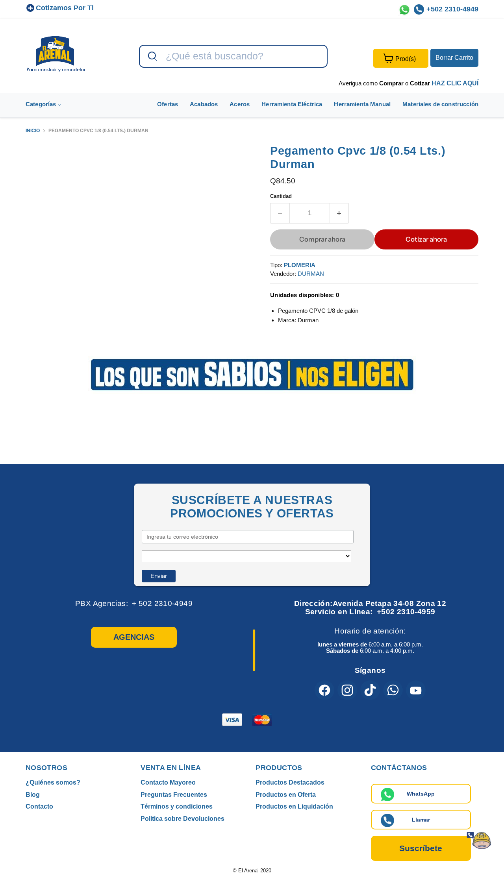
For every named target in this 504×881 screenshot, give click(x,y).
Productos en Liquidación (294, 806)
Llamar (421, 819)
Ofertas (167, 104)
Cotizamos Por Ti (65, 8)
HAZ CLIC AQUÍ (455, 83)
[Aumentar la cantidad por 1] (339, 213)
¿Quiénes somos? (53, 782)
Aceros (240, 104)
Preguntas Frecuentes (174, 794)
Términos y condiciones (177, 806)
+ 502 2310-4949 (162, 603)
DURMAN (311, 273)
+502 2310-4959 (406, 612)
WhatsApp (421, 793)
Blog (33, 794)
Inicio (33, 130)
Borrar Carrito (454, 57)
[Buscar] (151, 56)
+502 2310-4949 (452, 9)
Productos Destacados (290, 782)
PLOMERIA (299, 265)
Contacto (39, 806)
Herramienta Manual (362, 104)
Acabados (204, 104)
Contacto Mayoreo (168, 782)
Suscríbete (420, 848)
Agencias (133, 637)
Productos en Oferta (286, 794)
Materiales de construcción (440, 104)
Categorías (42, 104)
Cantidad (281, 196)
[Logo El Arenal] (56, 53)
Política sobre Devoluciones (182, 818)
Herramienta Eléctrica (291, 104)
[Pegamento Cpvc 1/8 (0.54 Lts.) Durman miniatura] (40, 166)
